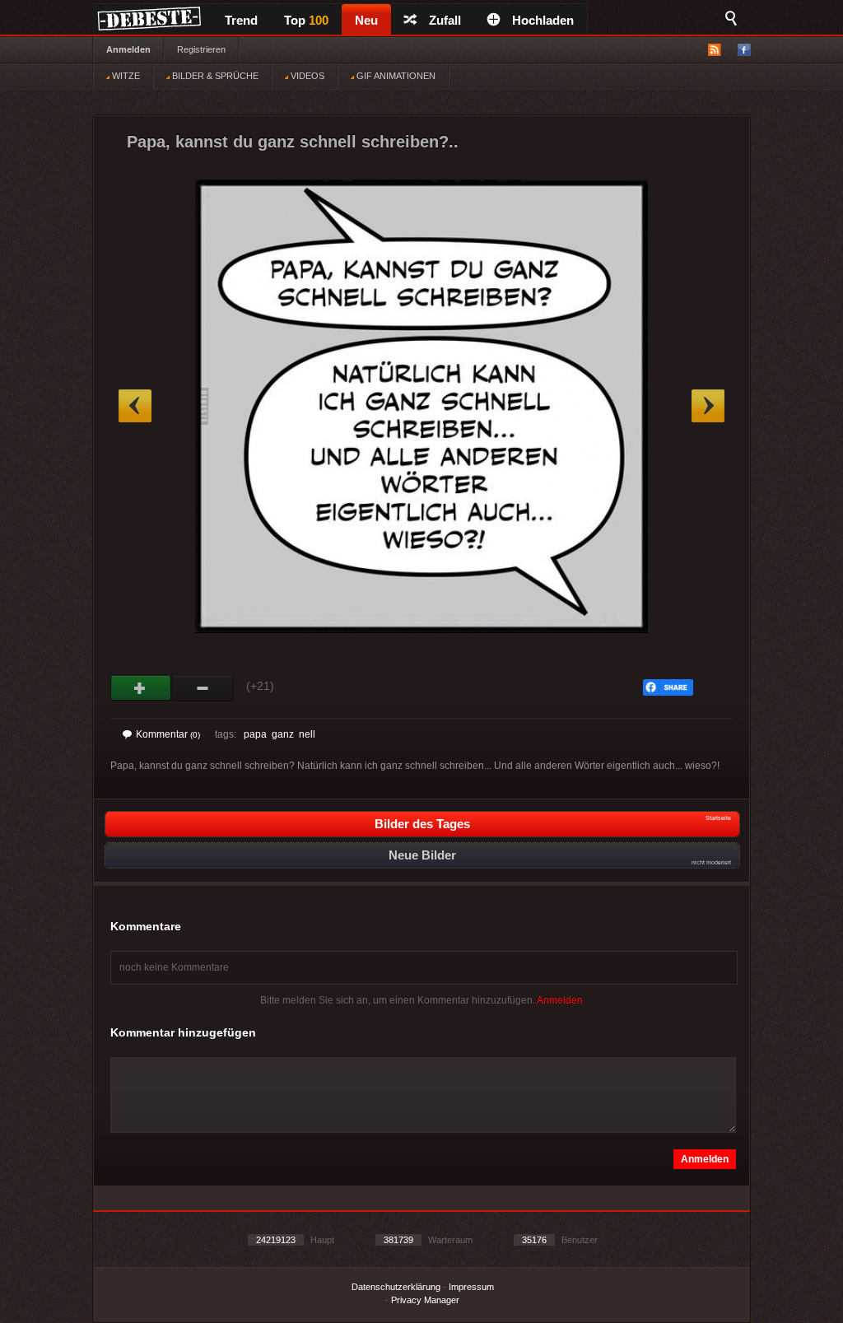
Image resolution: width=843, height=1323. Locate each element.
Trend (241, 20)
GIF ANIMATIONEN (394, 76)
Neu (366, 20)
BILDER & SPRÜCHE (214, 76)
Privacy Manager (425, 1300)
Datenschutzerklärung (396, 1287)
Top (306, 20)
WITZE (124, 76)
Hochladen (543, 20)
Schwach (203, 688)
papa (255, 734)
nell (307, 734)
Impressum (471, 1287)
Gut (141, 688)
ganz (283, 734)
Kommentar (168, 734)
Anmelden (128, 49)
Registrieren (201, 49)
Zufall (445, 20)
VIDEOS (306, 76)
